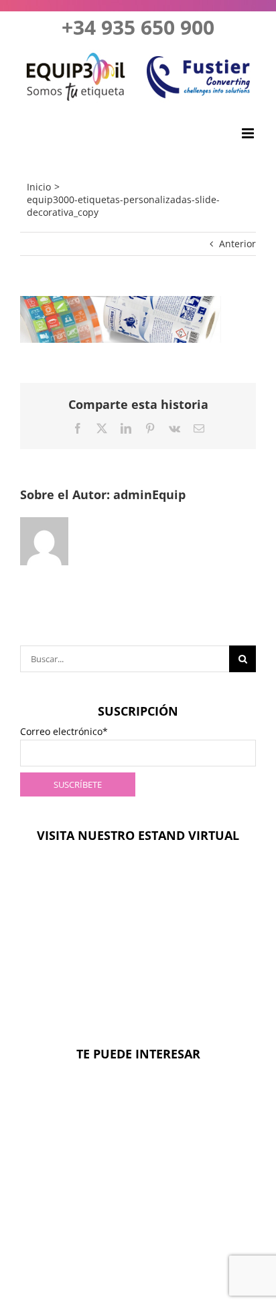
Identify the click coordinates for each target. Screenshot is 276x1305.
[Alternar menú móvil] (249, 133)
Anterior (237, 243)
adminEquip (149, 494)
